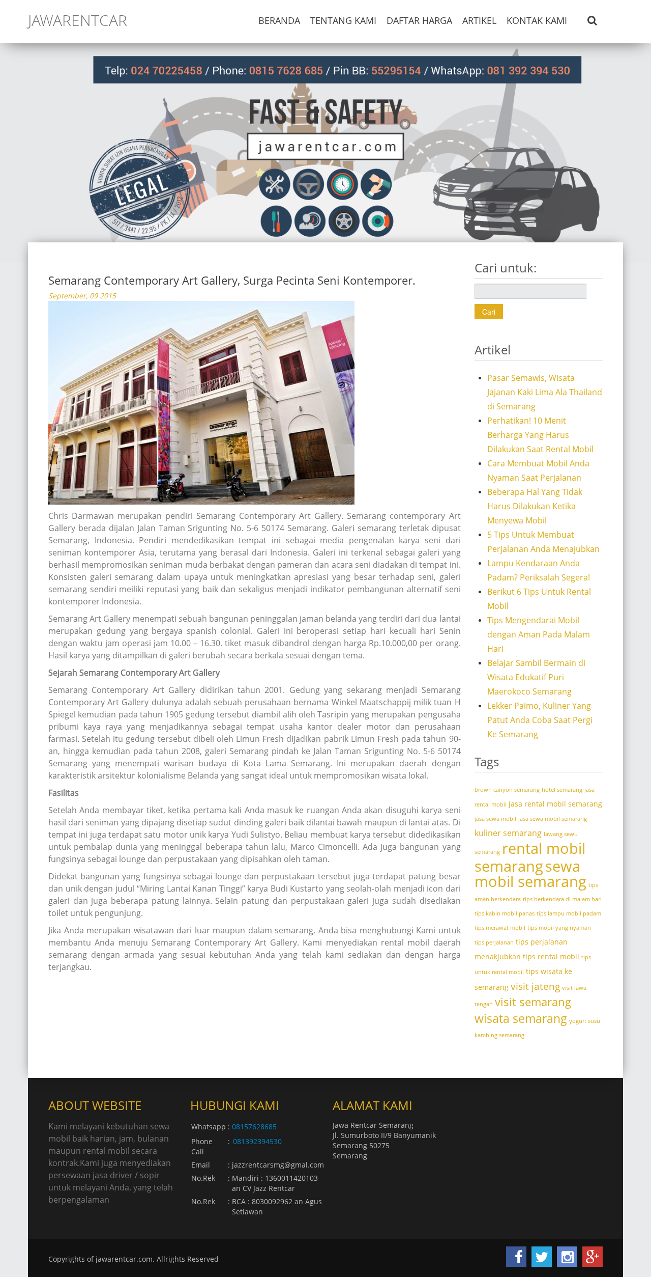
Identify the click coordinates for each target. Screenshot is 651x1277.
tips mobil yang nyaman (559, 927)
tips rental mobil (551, 956)
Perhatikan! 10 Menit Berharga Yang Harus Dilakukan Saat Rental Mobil (540, 435)
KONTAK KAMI (537, 20)
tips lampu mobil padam (569, 913)
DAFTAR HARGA (419, 20)
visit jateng (535, 986)
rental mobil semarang (530, 857)
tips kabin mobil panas (505, 913)
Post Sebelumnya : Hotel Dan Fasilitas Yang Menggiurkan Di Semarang (182, 993)
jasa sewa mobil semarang (552, 818)
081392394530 (257, 1141)
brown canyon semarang (507, 789)
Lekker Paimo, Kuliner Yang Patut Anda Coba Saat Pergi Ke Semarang (540, 720)
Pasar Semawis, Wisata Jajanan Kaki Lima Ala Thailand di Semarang (544, 392)
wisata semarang (521, 1018)
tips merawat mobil (500, 927)
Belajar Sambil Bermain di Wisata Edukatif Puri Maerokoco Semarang (536, 677)
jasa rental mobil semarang (555, 804)
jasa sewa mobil (495, 818)
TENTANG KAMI (343, 20)
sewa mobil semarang (530, 874)
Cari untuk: (506, 269)
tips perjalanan (494, 942)
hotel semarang (562, 789)
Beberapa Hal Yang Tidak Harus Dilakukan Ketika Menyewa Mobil (534, 506)
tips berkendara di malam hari (562, 899)
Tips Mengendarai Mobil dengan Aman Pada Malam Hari (538, 634)
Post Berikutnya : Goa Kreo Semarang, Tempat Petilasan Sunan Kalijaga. (323, 1004)
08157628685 (254, 1126)
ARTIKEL (479, 20)
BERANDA (279, 20)
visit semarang (533, 1002)
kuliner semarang (508, 833)
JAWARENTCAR (77, 20)
